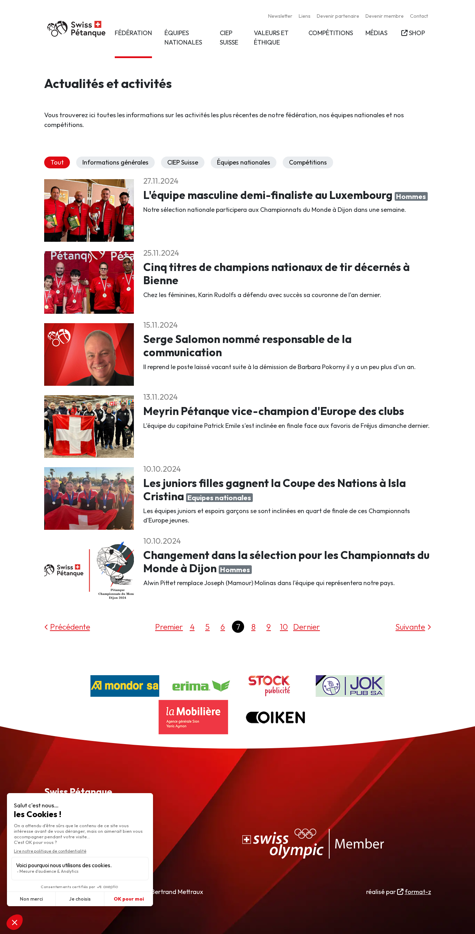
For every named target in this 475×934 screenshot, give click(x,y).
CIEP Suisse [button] (229, 37)
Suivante (410, 627)
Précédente (70, 627)
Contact (419, 16)
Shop (417, 33)
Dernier (306, 627)
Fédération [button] (133, 33)
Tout (57, 162)
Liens (305, 16)
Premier (169, 627)
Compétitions (308, 162)
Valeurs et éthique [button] (271, 37)
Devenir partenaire (338, 16)
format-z (418, 892)
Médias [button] (376, 33)
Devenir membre (384, 16)
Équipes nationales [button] (183, 37)
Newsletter (280, 16)
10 (284, 627)
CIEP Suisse (182, 162)
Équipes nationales (243, 162)
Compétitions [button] (330, 33)
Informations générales (115, 162)
